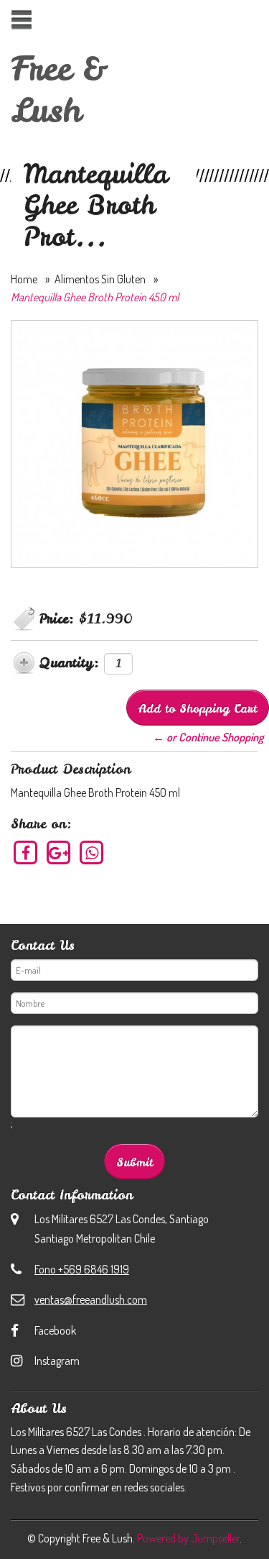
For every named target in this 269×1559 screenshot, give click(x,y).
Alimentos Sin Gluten (100, 279)
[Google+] (59, 852)
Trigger (21, 20)
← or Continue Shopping (208, 737)
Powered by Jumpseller (188, 1538)
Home (24, 279)
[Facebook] (26, 852)
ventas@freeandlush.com (90, 1299)
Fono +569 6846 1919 (81, 1269)
